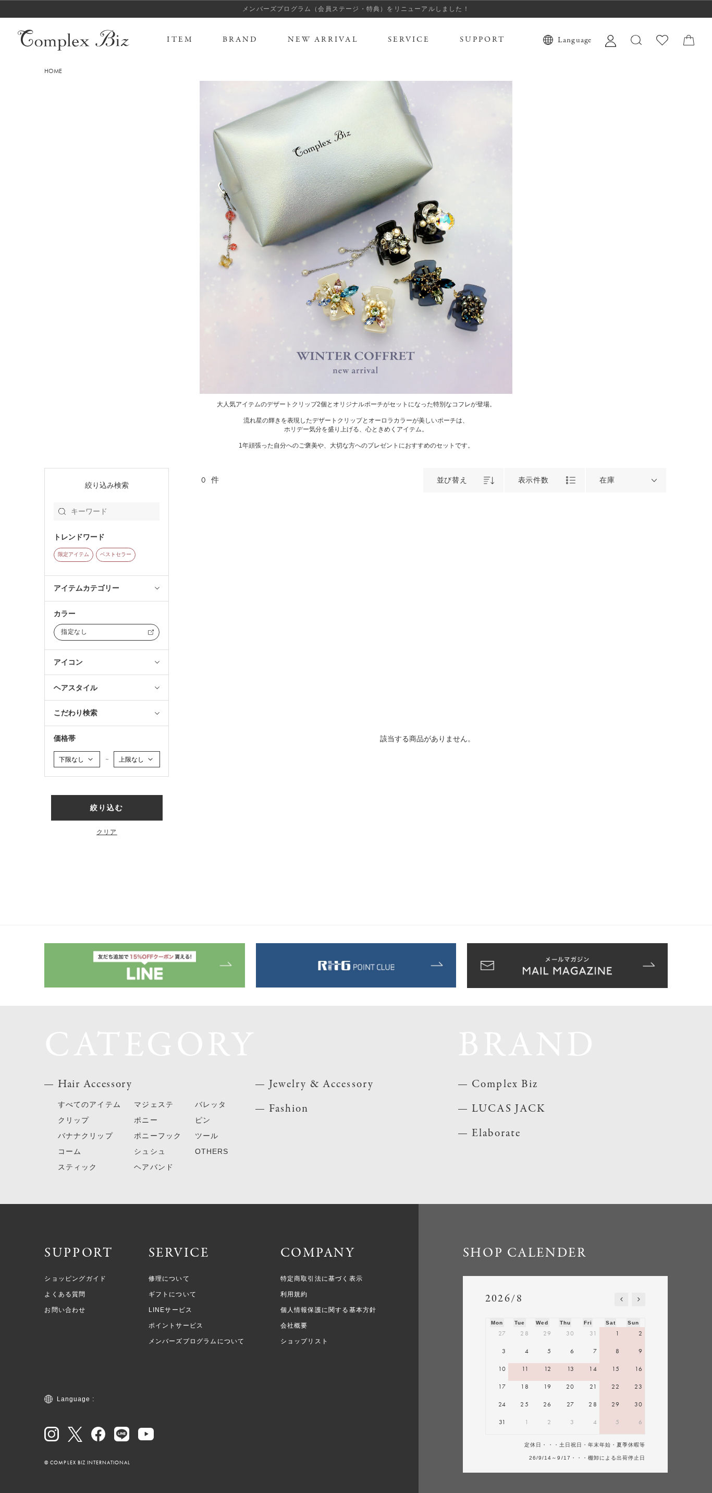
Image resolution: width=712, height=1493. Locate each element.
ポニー (145, 1120)
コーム (69, 1151)
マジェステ (153, 1105)
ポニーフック (157, 1136)
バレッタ (210, 1105)
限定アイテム (73, 554)
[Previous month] (621, 1299)
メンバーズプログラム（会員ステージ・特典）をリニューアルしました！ (355, 9)
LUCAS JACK (509, 1108)
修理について (169, 1278)
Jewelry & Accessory (321, 1084)
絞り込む (107, 808)
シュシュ (149, 1151)
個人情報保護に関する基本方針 (328, 1310)
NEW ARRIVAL (323, 39)
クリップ (73, 1120)
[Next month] (638, 1299)
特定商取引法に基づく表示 (321, 1278)
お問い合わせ (64, 1310)
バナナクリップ (85, 1136)
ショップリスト (304, 1341)
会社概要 (294, 1325)
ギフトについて (173, 1294)
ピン (203, 1120)
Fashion (289, 1108)
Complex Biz (505, 1084)
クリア (106, 832)
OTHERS (212, 1151)
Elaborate (496, 1133)
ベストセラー (115, 554)
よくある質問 (64, 1294)
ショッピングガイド (75, 1278)
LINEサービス (171, 1310)
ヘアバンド (153, 1167)
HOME (53, 71)
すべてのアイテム (89, 1105)
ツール (206, 1136)
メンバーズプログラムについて (197, 1341)
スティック (77, 1167)
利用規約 (294, 1294)
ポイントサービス (176, 1325)
